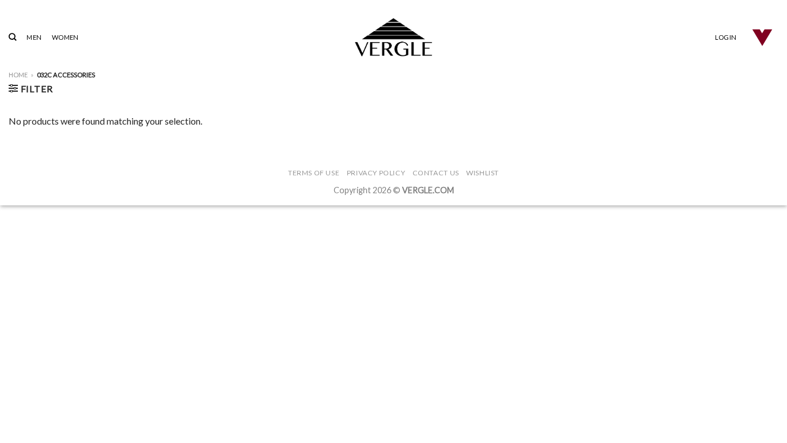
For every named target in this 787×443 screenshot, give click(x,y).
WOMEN (65, 37)
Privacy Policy (376, 172)
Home (18, 74)
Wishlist (482, 172)
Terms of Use (313, 172)
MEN (34, 37)
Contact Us (436, 172)
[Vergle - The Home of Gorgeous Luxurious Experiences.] (394, 37)
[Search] (12, 37)
